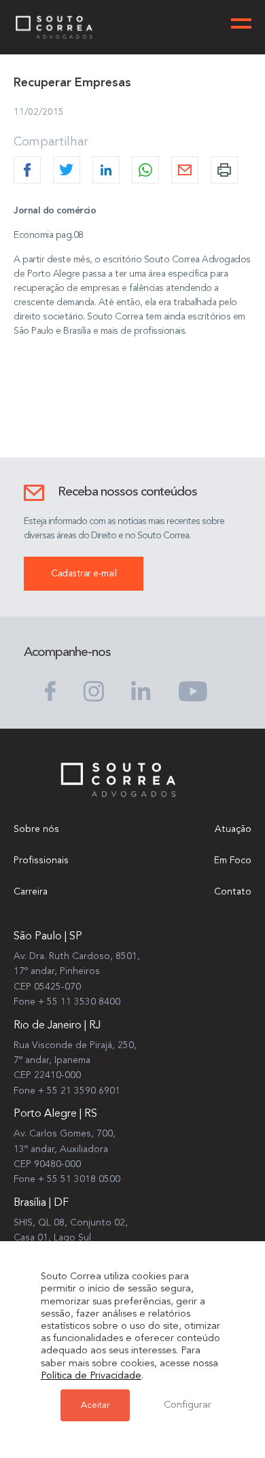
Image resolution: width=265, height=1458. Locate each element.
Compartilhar (51, 142)
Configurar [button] (187, 1405)
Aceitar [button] (95, 1405)
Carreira (31, 892)
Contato (232, 892)
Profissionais (41, 860)
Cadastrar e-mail (83, 573)
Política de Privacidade (91, 1376)
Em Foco (232, 860)
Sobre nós (36, 829)
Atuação (233, 829)
